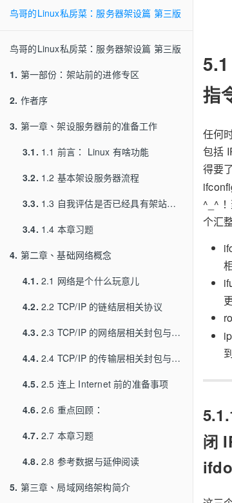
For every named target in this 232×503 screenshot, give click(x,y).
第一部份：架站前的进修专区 (74, 74)
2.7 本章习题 (58, 435)
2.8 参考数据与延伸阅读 (81, 461)
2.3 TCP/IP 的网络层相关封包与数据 (106, 332)
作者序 (29, 100)
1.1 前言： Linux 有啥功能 (86, 151)
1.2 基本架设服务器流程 (81, 177)
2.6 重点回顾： (63, 409)
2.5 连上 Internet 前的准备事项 (95, 383)
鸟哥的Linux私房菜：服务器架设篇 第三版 (95, 12)
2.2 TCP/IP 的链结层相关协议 (92, 306)
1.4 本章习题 (58, 228)
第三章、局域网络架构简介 (70, 486)
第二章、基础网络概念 (61, 254)
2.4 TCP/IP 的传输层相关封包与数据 (106, 357)
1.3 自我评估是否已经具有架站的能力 (108, 203)
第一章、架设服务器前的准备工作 (84, 125)
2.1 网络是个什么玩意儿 (81, 280)
